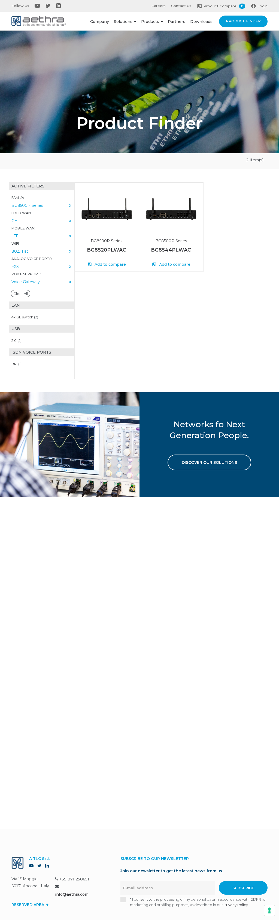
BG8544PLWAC (171, 250)
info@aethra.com (72, 894)
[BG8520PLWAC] (107, 209)
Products (150, 21)
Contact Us (181, 6)
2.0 (16, 340)
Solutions (124, 21)
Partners (176, 21)
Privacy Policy (236, 905)
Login (262, 6)
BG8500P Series (106, 240)
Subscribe (243, 888)
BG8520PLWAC (106, 250)
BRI (16, 364)
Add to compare (109, 264)
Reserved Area (28, 904)
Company (99, 21)
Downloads (201, 21)
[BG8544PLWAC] (171, 209)
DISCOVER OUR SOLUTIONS (209, 462)
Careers (158, 6)
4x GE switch (24, 317)
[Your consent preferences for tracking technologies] (269, 910)
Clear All (20, 293)
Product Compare (223, 6)
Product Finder (243, 21)
